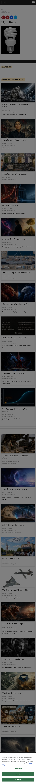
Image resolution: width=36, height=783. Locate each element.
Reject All (18, 774)
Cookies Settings (18, 768)
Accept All (17, 779)
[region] (18, 767)
